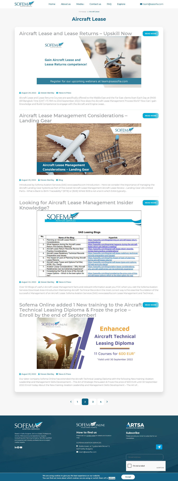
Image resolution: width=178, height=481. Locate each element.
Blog (61, 180)
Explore (121, 4)
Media (79, 4)
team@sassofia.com (153, 4)
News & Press (65, 93)
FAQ (109, 4)
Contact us (95, 4)
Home (52, 4)
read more (150, 33)
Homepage (82, 12)
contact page (90, 436)
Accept (128, 477)
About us (66, 4)
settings (112, 478)
